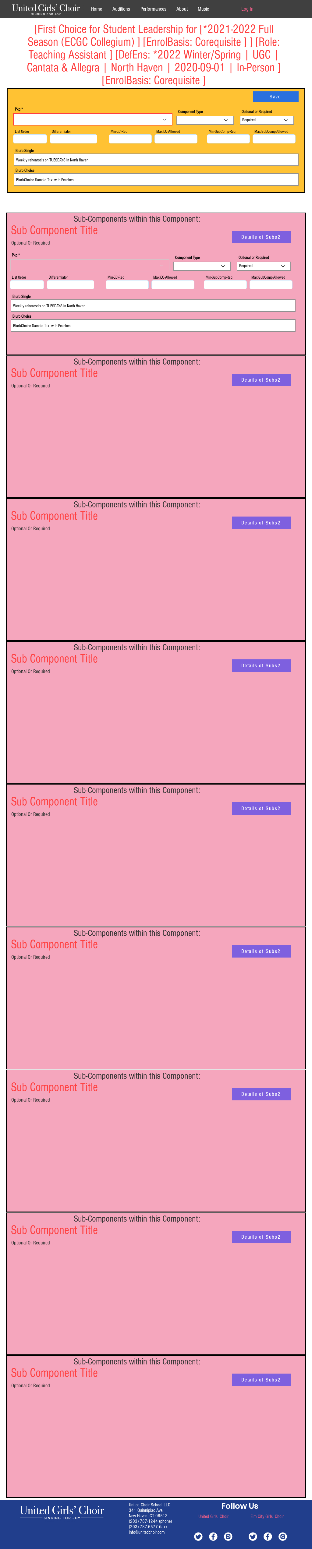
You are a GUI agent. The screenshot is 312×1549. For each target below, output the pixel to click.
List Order (22, 131)
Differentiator (61, 131)
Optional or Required (257, 112)
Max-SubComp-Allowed (271, 131)
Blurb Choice (25, 170)
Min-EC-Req (119, 131)
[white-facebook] (213, 1536)
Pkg (17, 109)
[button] (182, 9)
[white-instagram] (228, 1536)
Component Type (190, 112)
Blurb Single (25, 151)
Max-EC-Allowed (168, 131)
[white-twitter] (198, 1536)
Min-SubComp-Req (222, 131)
